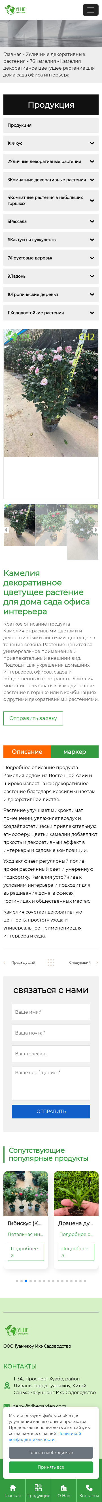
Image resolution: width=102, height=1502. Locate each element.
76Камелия (43, 61)
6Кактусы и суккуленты (32, 239)
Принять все (51, 1467)
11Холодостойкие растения (36, 312)
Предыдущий (23, 962)
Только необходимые (51, 1452)
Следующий (80, 962)
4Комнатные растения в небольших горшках (46, 200)
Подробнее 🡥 (24, 1252)
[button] (17, 1281)
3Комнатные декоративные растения (47, 179)
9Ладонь (17, 276)
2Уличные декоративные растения (44, 161)
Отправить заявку (33, 718)
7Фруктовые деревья (30, 258)
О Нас (64, 1491)
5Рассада (17, 221)
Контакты (89, 1491)
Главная (12, 54)
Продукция (19, 125)
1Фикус (15, 143)
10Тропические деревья (33, 294)
